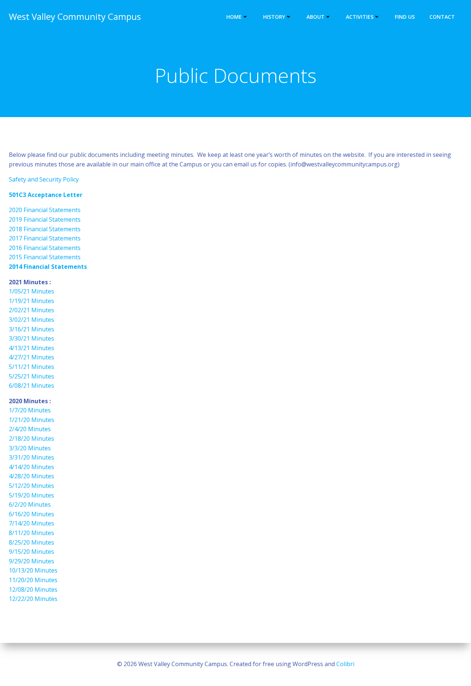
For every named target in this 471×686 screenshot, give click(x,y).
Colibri (345, 664)
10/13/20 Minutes (33, 570)
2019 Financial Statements (45, 219)
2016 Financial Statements (45, 248)
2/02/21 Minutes (31, 310)
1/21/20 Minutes (31, 420)
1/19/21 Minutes (31, 301)
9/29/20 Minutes (31, 561)
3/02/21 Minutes (31, 320)
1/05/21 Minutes (31, 291)
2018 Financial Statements (45, 229)
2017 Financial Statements (45, 238)
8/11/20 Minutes (31, 533)
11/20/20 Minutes (33, 580)
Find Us (405, 16)
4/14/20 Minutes (31, 467)
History (274, 16)
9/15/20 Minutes (31, 552)
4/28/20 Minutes (31, 476)
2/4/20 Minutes (30, 429)
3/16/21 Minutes (31, 329)
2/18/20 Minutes (31, 439)
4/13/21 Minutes (31, 348)
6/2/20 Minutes (30, 504)
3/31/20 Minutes (31, 457)
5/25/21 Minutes (31, 376)
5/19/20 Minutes (31, 495)
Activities (359, 16)
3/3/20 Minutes (30, 448)
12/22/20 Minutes (33, 599)
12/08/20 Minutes (33, 589)
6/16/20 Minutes (31, 514)
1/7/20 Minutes (30, 410)
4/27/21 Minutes (31, 357)
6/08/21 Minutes (31, 385)
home (234, 16)
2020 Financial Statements (45, 210)
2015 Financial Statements (45, 257)
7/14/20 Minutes (31, 523)
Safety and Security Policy (44, 179)
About (316, 16)
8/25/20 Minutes (31, 542)
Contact (442, 16)
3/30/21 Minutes (31, 338)
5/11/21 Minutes (31, 367)
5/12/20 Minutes (31, 486)
